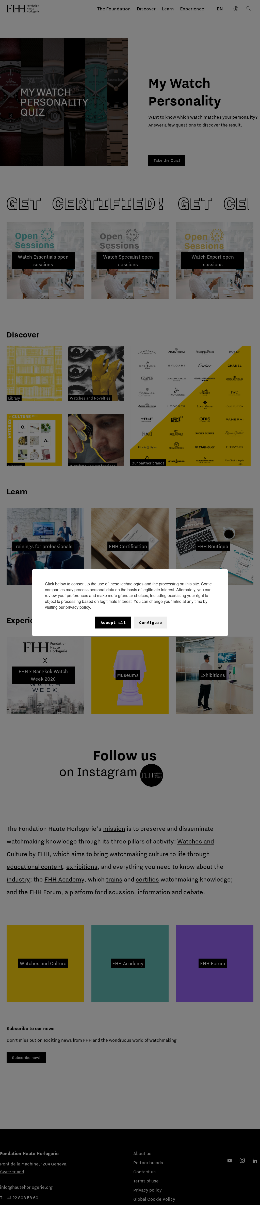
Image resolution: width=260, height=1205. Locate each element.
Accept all (113, 622)
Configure (150, 622)
